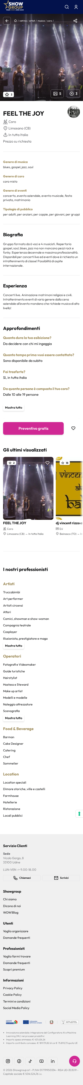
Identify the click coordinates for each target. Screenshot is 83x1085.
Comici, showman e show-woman (26, 619)
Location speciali (14, 782)
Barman (8, 737)
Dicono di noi (12, 906)
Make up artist (13, 691)
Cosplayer (10, 632)
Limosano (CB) (19, 128)
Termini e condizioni (16, 1001)
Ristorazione (11, 809)
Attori (7, 612)
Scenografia (11, 711)
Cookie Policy (12, 995)
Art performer (13, 599)
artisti (32, 20)
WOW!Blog (10, 912)
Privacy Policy (12, 988)
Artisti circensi (13, 605)
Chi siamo (10, 899)
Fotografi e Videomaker (19, 664)
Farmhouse (11, 796)
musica (41, 20)
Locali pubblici (13, 815)
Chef (6, 757)
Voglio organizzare (15, 931)
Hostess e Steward (15, 684)
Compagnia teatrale (17, 625)
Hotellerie (10, 802)
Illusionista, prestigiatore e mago (25, 638)
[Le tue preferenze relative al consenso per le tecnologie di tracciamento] (79, 813)
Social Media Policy (16, 1008)
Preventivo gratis (33, 428)
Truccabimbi (11, 592)
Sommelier (10, 763)
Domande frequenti (16, 938)
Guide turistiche (14, 671)
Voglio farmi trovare (17, 956)
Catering (9, 750)
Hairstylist (10, 678)
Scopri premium (14, 969)
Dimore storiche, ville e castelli (24, 789)
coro (49, 20)
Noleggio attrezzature (18, 704)
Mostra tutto (13, 407)
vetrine (23, 20)
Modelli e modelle (15, 697)
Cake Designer (13, 743)
